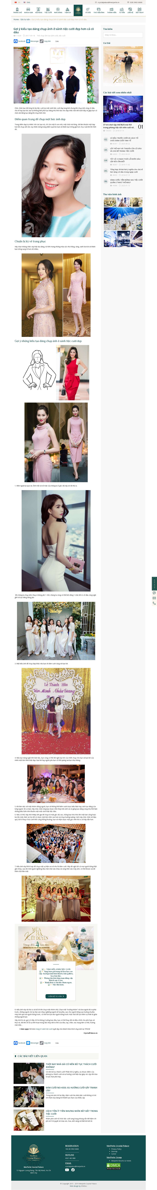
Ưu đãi (88, 12)
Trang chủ (17, 12)
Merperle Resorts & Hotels (121, 1161)
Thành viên (111, 12)
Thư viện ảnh (99, 12)
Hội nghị (38, 12)
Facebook (21, 41)
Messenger (34, 41)
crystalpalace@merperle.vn (75, 1166)
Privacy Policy (116, 1149)
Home (16, 19)
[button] (56, 996)
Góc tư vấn (25, 19)
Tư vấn (122, 12)
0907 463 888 (70, 1158)
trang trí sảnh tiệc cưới (44, 1029)
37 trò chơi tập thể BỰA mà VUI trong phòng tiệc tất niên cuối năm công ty (119, 127)
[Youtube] (67, 1170)
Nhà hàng (58, 12)
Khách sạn (28, 12)
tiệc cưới (62, 35)
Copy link (47, 41)
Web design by (78, 1186)
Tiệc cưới (48, 12)
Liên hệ (130, 12)
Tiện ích (68, 12)
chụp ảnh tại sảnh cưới (49, 35)
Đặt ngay (140, 12)
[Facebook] (73, 1170)
